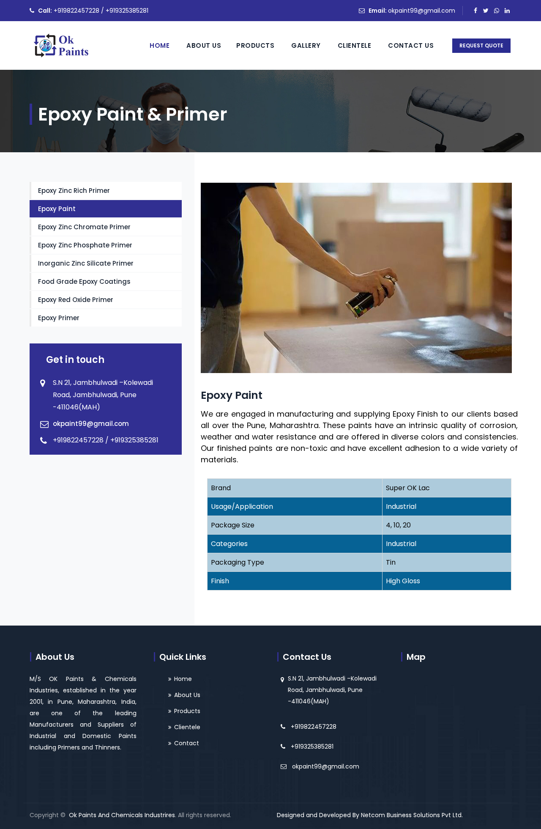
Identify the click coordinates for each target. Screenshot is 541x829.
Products (255, 45)
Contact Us (411, 45)
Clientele (355, 45)
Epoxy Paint (57, 208)
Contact (186, 743)
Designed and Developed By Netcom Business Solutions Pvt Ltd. (370, 815)
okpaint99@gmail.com (421, 10)
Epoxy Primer (58, 317)
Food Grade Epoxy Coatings (84, 281)
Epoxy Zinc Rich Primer (74, 190)
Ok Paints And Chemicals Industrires (122, 815)
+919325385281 (312, 746)
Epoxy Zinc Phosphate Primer (85, 245)
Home (159, 45)
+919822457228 (313, 726)
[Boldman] (61, 45)
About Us (203, 45)
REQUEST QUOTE (481, 45)
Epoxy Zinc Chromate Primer (84, 226)
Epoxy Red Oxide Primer (75, 299)
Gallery (306, 45)
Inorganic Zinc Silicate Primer (86, 263)
